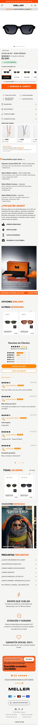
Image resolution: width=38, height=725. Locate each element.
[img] (5, 383)
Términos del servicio (11, 717)
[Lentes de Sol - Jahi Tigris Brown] (27, 321)
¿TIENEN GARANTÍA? (7, 572)
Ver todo (32, 470)
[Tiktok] (22, 709)
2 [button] (18, 463)
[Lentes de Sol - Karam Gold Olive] (11, 484)
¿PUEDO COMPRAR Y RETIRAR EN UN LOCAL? (15, 580)
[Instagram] (19, 709)
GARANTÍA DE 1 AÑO (9, 119)
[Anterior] (33, 525)
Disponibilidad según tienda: (12, 159)
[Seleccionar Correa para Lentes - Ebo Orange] (3, 139)
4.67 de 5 (24, 347)
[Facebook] (16, 709)
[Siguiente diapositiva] (31, 311)
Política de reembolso (11, 714)
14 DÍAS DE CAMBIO (9, 114)
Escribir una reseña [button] (19, 366)
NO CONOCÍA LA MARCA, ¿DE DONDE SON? (15, 585)
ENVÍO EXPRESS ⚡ (9, 109)
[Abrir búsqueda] (32, 5)
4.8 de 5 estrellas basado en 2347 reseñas (19, 679)
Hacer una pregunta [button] (19, 371)
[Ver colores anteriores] (17, 66)
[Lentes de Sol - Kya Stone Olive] (10, 321)
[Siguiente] (33, 529)
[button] (11, 353)
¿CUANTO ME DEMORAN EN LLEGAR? (13, 560)
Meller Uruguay (21, 712)
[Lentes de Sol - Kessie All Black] (26, 484)
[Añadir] (14, 326)
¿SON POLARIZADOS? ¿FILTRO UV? (12, 576)
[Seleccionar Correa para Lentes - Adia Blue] (18, 139)
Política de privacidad (26, 714)
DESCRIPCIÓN (8, 104)
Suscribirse (29, 659)
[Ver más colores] (20, 66)
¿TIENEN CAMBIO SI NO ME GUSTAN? (13, 568)
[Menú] (2, 5)
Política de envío (27, 717)
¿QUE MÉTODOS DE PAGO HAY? (11, 564)
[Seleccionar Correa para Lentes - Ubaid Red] (33, 139)
